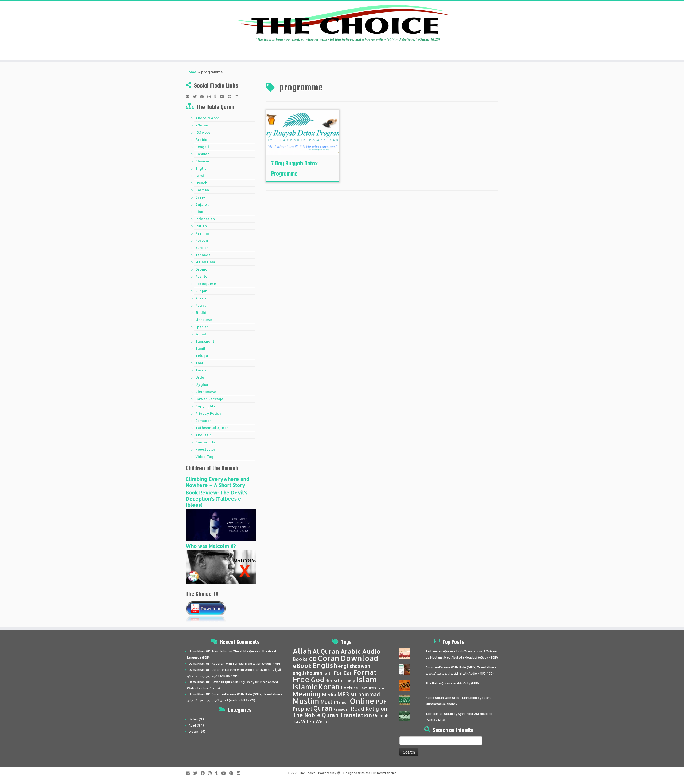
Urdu (199, 377)
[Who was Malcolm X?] (221, 566)
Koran (329, 686)
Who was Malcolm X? (211, 546)
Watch (193, 732)
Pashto (201, 276)
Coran (328, 658)
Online (362, 701)
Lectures (367, 687)
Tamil (200, 348)
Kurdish (202, 247)
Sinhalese (203, 320)
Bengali (202, 147)
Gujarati (202, 204)
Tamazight (204, 341)
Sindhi (200, 312)
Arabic (201, 139)
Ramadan (203, 420)
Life (380, 688)
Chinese (202, 161)
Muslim (306, 701)
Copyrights (205, 406)
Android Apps (207, 118)
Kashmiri (203, 233)
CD (313, 659)
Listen (193, 719)
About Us (203, 435)
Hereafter (335, 680)
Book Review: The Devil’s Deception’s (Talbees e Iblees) (216, 498)
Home (191, 72)
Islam (366, 679)
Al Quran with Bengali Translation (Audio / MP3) (247, 663)
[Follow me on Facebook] (203, 97)
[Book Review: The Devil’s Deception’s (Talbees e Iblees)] (221, 524)
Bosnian (202, 154)
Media (329, 694)
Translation (356, 715)
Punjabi (201, 291)
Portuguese (205, 284)
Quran (322, 708)
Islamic (305, 686)
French (201, 183)
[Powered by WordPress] (339, 772)
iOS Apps (203, 132)
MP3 (343, 694)
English (201, 168)
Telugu (201, 356)
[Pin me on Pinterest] (231, 97)
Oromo (201, 269)
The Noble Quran (316, 715)
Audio (371, 651)
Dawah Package (209, 399)
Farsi (199, 175)
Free (301, 679)
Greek (200, 197)
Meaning (307, 693)
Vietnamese (205, 392)
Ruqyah (202, 305)
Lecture (349, 688)
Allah (302, 651)
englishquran (307, 673)
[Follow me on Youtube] (224, 97)
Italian (201, 226)
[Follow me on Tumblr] (217, 97)
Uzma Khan (197, 651)
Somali (201, 334)
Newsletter (205, 449)
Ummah (380, 715)
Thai (199, 363)
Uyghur (202, 384)
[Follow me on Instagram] (210, 97)
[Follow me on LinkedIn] (238, 97)
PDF (381, 701)
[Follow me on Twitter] (196, 97)
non (345, 702)
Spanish (202, 327)
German (202, 190)
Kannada (203, 255)
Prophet (302, 708)
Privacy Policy (208, 413)
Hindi (199, 211)
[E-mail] (189, 97)
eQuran (201, 125)
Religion (376, 708)
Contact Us (205, 442)
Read (192, 725)
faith (328, 673)
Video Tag (204, 456)
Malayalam (205, 262)
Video (307, 721)
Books (300, 659)
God (317, 679)
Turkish (201, 370)
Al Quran (325, 651)
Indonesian (205, 219)
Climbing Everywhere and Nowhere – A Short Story (217, 482)
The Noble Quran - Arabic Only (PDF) (452, 683)
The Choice (307, 773)
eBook (302, 665)
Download (359, 658)
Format (364, 672)
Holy (350, 681)
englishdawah (354, 666)
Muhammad (365, 694)
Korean (201, 240)
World (322, 721)
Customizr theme (384, 773)
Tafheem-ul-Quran (212, 428)
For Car (343, 673)
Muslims (330, 702)
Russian (202, 298)
